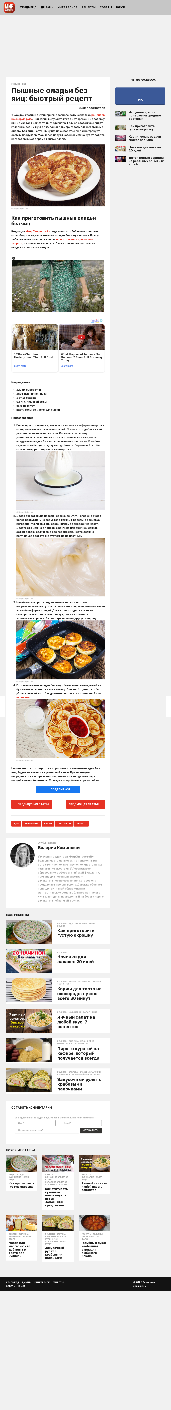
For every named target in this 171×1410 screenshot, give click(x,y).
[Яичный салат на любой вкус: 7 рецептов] (29, 1021)
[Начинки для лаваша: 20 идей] (29, 961)
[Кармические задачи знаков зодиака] (120, 138)
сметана (97, 981)
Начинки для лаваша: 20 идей (75, 959)
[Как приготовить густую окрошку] (29, 932)
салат (86, 1012)
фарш (84, 1239)
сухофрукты (81, 1044)
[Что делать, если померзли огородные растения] (120, 113)
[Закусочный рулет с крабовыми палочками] (29, 1080)
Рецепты (88, 7)
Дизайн (47, 7)
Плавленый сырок (81, 1075)
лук (98, 1237)
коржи (72, 981)
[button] (165, 7)
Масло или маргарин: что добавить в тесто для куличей (19, 1249)
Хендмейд (28, 7)
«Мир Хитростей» (38, 231)
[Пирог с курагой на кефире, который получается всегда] (29, 1050)
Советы (106, 7)
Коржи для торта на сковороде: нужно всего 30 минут (79, 993)
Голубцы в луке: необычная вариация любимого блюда (93, 1249)
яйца (94, 1012)
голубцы (98, 1234)
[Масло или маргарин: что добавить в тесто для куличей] (21, 1223)
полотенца (51, 1185)
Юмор (120, 7)
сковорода (84, 981)
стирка (63, 1185)
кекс (83, 1041)
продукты (64, 823)
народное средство (56, 1182)
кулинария (31, 823)
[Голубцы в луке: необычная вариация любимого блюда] (94, 1223)
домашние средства (56, 1177)
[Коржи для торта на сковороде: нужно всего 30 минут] (29, 990)
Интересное (67, 7)
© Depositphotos (19, 209)
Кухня (48, 823)
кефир (90, 1041)
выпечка (74, 1041)
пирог (68, 1044)
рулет (97, 1075)
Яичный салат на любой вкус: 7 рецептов (76, 1022)
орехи (60, 1044)
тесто (60, 984)
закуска (73, 1072)
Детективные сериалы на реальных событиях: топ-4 (146, 161)
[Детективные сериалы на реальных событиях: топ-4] (120, 159)
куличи (27, 1237)
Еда (16, 823)
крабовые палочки (90, 1072)
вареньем (23, 697)
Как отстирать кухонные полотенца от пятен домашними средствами (56, 1197)
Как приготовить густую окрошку (76, 933)
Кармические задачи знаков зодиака (145, 138)
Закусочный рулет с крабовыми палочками (79, 1084)
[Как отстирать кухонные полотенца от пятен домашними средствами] (58, 1163)
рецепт (81, 823)
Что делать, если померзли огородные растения (145, 115)
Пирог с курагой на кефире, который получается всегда (78, 1053)
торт (68, 984)
